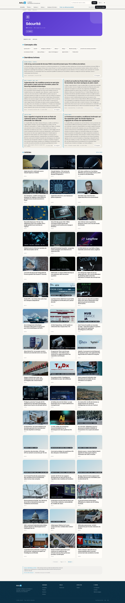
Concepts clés (27, 39)
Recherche (62, 587)
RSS (108, 600)
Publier (94, 2)
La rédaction (96, 587)
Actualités (22, 7)
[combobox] (81, 2)
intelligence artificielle (46, 48)
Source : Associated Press (70, 107)
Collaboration (75, 52)
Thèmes (29, 7)
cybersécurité (27, 48)
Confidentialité (99, 600)
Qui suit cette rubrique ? (29, 572)
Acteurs (42, 7)
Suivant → (70, 561)
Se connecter (91, 7)
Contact (95, 589)
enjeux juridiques (41, 52)
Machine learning (73, 48)
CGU (105, 600)
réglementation (66, 52)
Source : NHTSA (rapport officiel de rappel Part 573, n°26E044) (34, 146)
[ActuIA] (22, 3)
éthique (64, 48)
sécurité (36, 48)
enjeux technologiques (53, 52)
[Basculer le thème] (104, 2)
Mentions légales (97, 592)
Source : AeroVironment (29, 75)
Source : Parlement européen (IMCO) (72, 145)
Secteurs (36, 7)
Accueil (24, 9)
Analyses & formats (52, 7)
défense (57, 48)
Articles (35, 39)
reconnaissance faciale (29, 52)
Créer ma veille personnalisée (67, 7)
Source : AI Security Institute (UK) (31, 109)
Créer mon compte (100, 7)
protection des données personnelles (88, 48)
